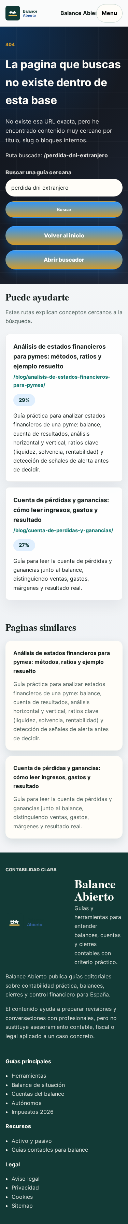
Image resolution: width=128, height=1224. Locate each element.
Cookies (22, 1196)
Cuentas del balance (38, 1093)
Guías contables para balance (50, 1149)
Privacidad (25, 1187)
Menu (109, 13)
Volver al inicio (64, 235)
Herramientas (29, 1075)
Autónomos (26, 1102)
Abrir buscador (64, 259)
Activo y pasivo (32, 1140)
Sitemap (22, 1205)
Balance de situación (38, 1084)
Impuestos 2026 (33, 1111)
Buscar (64, 209)
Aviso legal (26, 1178)
